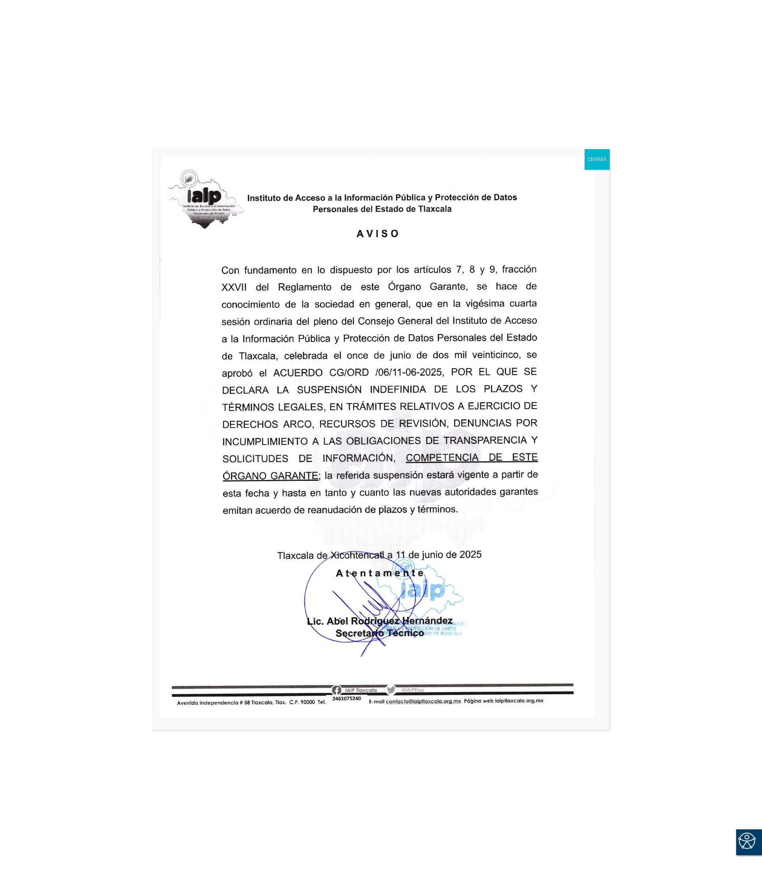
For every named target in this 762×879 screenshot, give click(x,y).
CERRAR (597, 159)
